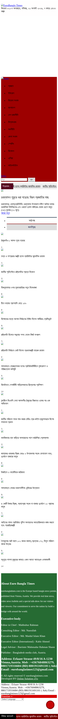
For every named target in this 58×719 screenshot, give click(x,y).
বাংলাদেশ (11, 107)
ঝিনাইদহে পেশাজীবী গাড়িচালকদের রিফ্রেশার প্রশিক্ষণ (22, 384)
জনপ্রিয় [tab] (31, 227)
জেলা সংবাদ (12, 136)
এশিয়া (10, 158)
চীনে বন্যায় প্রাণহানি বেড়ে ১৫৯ (13, 303)
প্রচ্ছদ (11, 86)
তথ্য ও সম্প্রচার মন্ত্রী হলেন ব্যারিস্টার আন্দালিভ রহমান (23, 256)
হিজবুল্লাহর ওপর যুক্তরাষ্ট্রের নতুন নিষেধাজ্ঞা (19, 287)
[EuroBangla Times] (11, 5)
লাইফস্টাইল (13, 165)
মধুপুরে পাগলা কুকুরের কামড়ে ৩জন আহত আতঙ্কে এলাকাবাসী (25, 559)
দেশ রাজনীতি (13, 114)
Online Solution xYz (27, 678)
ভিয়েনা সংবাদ (13, 100)
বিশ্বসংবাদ (12, 122)
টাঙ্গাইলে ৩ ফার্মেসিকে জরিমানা (12, 472)
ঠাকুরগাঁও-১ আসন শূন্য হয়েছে (13, 240)
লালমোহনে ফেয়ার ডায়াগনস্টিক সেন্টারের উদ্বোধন (20, 488)
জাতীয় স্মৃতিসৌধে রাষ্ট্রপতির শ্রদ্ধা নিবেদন (18, 272)
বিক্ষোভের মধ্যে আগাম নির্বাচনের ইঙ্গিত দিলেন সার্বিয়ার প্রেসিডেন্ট (26, 319)
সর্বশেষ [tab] (32, 220)
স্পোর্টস (11, 143)
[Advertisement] (29, 46)
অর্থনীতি (11, 129)
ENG (3, 176)
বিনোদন (11, 151)
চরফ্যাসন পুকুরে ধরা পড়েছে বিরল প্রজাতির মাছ (25, 197)
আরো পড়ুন (5, 213)
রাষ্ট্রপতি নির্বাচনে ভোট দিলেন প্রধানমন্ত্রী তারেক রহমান (22, 350)
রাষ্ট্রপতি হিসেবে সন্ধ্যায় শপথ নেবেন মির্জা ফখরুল (20, 334)
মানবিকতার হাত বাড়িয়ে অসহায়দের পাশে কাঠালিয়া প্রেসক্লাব (25, 437)
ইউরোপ (11, 93)
